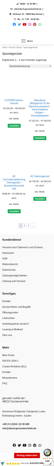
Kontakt (6, 301)
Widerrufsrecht (10, 264)
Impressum (8, 253)
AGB (4, 258)
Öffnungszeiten (10, 312)
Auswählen (14, 126)
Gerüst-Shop (15, 47)
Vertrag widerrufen (27, 455)
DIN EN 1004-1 (10, 360)
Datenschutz (9, 270)
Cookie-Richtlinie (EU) (14, 366)
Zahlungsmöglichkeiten (14, 275)
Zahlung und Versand (13, 281)
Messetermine (9, 378)
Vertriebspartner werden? (15, 324)
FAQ (4, 383)
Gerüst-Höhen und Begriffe (16, 307)
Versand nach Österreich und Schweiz (22, 247)
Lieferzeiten (8, 318)
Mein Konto (8, 355)
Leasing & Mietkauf (12, 329)
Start (4, 47)
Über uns (7, 335)
